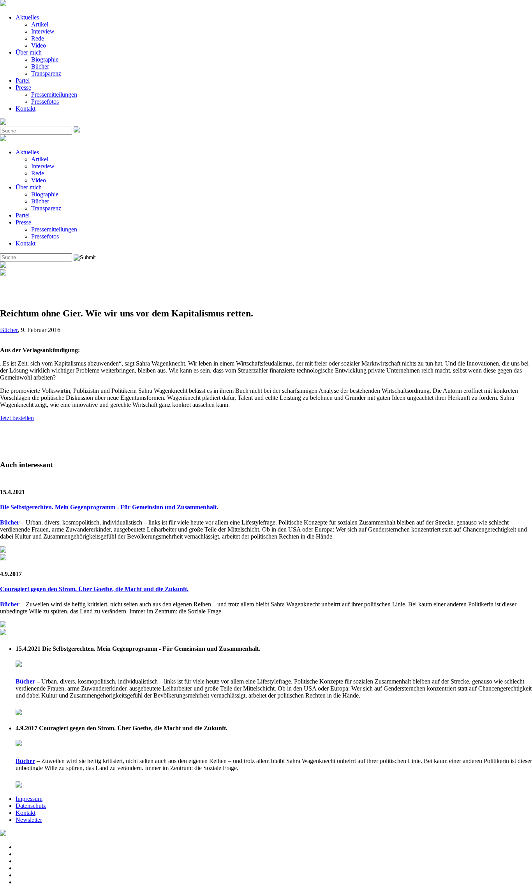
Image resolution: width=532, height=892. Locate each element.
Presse (23, 87)
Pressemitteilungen (54, 94)
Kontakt (25, 108)
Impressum (29, 798)
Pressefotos (45, 101)
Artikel (39, 24)
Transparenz (46, 73)
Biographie (44, 59)
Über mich (29, 52)
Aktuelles (27, 17)
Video (38, 45)
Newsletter (29, 819)
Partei (23, 80)
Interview (43, 31)
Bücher (40, 66)
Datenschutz (31, 805)
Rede (37, 38)
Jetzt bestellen (17, 418)
